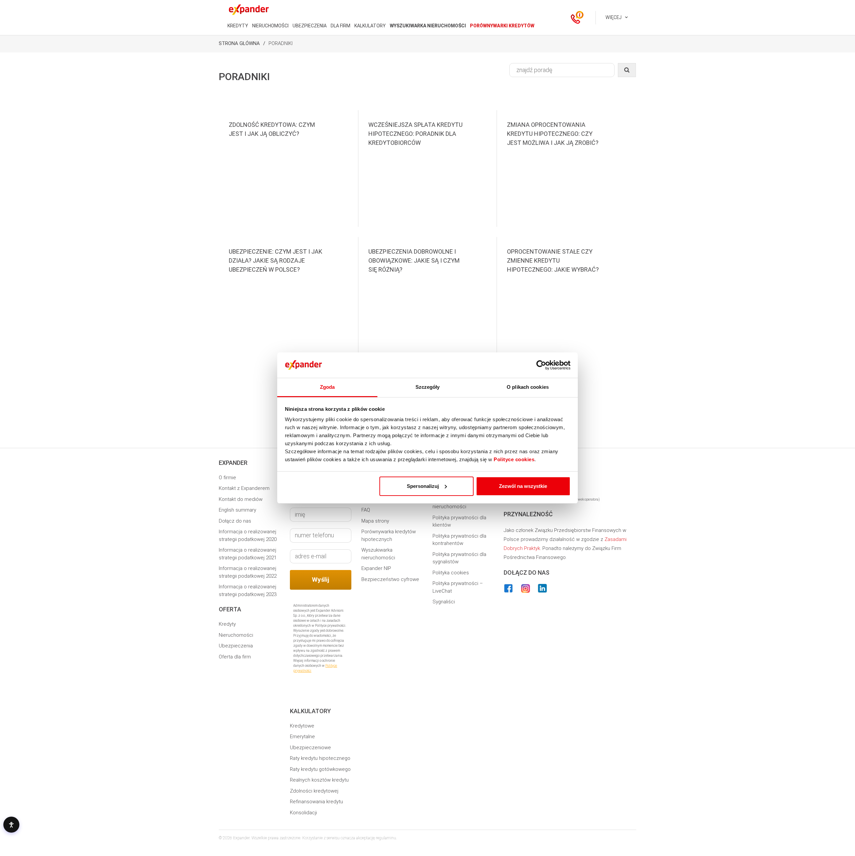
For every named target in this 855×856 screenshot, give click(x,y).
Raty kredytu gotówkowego (320, 769)
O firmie (227, 478)
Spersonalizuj (423, 486)
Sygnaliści (444, 602)
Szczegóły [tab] (427, 387)
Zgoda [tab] (327, 387)
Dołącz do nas (235, 521)
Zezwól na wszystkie (523, 486)
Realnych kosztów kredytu (319, 780)
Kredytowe (302, 726)
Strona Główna (239, 43)
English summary (237, 510)
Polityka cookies (451, 573)
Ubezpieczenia (236, 646)
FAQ (365, 510)
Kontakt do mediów (241, 499)
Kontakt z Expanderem (244, 488)
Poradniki (281, 43)
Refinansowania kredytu (316, 802)
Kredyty (227, 624)
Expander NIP (376, 568)
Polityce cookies (514, 459)
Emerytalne (302, 737)
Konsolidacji (303, 813)
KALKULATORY (370, 25)
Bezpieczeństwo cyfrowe (390, 579)
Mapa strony (375, 521)
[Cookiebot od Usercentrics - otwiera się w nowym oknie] (541, 365)
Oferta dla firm (235, 657)
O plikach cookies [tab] (528, 387)
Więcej (614, 17)
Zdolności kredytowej (314, 791)
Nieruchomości (236, 635)
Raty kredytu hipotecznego (320, 758)
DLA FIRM (340, 25)
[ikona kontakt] (575, 17)
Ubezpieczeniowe (310, 748)
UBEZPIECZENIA (310, 25)
